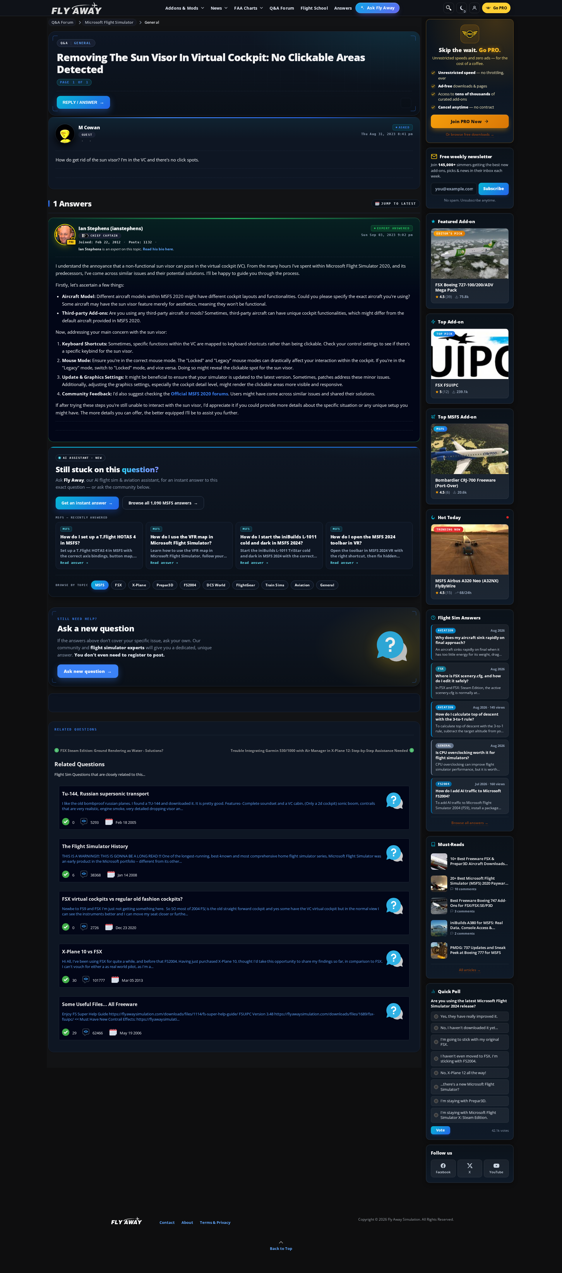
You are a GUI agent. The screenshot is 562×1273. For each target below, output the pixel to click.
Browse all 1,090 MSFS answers (163, 503)
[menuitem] (377, 8)
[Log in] (474, 8)
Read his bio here (158, 249)
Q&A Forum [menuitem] (282, 8)
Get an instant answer (87, 503)
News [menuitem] (216, 8)
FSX (118, 585)
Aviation (302, 585)
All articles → (470, 970)
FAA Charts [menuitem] (245, 8)
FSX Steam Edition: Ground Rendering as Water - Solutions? (111, 750)
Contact (167, 1222)
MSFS (99, 585)
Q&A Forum (62, 22)
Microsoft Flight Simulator (109, 22)
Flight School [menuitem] (314, 8)
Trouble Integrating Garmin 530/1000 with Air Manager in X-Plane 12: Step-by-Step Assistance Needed (319, 750)
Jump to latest (398, 204)
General (152, 22)
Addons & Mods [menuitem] (181, 8)
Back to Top (281, 1248)
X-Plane (139, 585)
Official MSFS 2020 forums (199, 394)
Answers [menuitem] (343, 8)
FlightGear (245, 585)
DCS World (216, 585)
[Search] (448, 8)
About (187, 1222)
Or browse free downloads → (470, 134)
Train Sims (274, 585)
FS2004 (190, 585)
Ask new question (88, 671)
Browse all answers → (469, 823)
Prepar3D (165, 585)
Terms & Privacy (215, 1222)
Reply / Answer (80, 102)
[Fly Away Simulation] (77, 8)
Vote (440, 1130)
